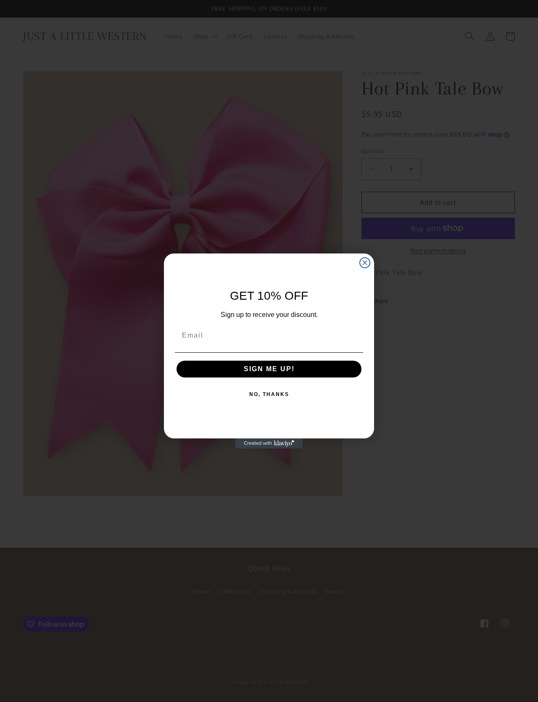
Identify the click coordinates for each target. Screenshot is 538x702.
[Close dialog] (365, 263)
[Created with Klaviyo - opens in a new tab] (269, 443)
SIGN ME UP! (269, 368)
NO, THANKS (269, 394)
